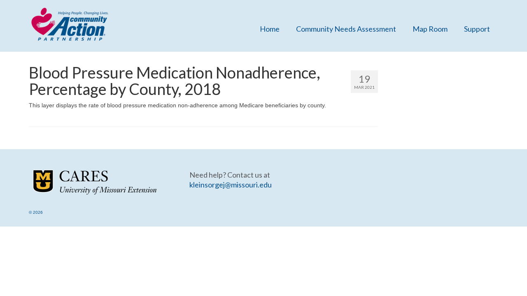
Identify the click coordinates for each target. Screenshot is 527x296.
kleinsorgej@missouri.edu (230, 184)
